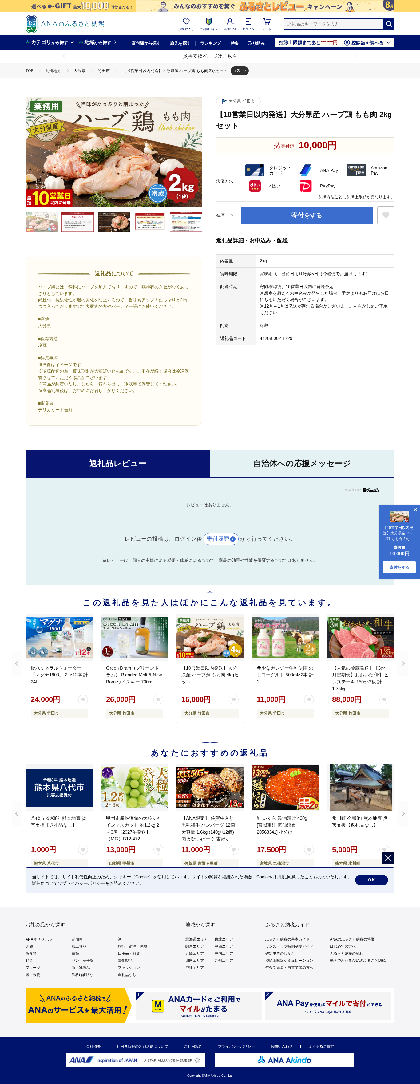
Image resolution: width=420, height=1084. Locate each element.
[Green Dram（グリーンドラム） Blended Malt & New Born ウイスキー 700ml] (134, 637)
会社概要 (93, 1046)
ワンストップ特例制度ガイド (289, 946)
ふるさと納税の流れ (346, 953)
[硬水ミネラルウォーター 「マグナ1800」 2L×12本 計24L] (59, 637)
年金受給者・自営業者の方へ (289, 967)
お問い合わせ (282, 1046)
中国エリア (224, 953)
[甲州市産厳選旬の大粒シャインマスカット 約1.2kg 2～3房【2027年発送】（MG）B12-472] (134, 787)
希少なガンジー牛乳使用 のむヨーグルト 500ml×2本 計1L (285, 674)
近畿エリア (194, 953)
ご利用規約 (193, 1046)
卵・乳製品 (81, 967)
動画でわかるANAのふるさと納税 (358, 960)
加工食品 (79, 946)
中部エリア (224, 946)
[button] (64, 56)
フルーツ (33, 967)
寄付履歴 (218, 539)
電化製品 (125, 960)
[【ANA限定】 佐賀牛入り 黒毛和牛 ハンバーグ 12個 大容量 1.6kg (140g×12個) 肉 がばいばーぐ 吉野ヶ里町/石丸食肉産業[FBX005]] (210, 787)
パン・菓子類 (83, 960)
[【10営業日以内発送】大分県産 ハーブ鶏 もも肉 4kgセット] (210, 637)
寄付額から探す (146, 43)
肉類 (29, 946)
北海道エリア (196, 939)
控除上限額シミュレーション (289, 960)
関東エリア (194, 946)
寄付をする (306, 215)
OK (371, 879)
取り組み (256, 43)
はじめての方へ (343, 946)
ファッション (129, 967)
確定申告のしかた (280, 953)
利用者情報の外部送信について (142, 1046)
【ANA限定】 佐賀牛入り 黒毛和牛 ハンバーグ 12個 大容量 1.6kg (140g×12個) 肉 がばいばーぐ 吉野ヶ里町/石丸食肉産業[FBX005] (208, 832)
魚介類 (31, 953)
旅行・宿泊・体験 (132, 946)
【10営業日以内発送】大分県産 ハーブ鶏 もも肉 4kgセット (210, 674)
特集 (235, 43)
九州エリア (224, 960)
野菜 (29, 960)
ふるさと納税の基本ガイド (287, 939)
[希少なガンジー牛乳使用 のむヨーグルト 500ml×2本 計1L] (285, 637)
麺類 (75, 953)
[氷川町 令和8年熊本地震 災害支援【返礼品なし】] (360, 787)
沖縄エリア (194, 967)
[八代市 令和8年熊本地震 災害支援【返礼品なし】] (59, 787)
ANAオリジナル (39, 939)
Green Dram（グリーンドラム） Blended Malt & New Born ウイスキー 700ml (134, 674)
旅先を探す (180, 43)
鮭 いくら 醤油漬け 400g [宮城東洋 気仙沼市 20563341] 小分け (282, 825)
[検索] (388, 24)
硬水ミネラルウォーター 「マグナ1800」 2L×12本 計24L (59, 674)
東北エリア (224, 939)
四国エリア (194, 960)
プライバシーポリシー (236, 1046)
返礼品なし (127, 975)
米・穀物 (33, 975)
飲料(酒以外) (82, 975)
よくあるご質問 (321, 1046)
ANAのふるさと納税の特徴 (352, 939)
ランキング (210, 43)
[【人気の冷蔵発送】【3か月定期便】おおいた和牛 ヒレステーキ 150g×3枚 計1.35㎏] (360, 637)
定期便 (77, 939)
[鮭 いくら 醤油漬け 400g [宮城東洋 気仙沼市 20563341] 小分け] (285, 787)
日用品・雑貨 (129, 953)
